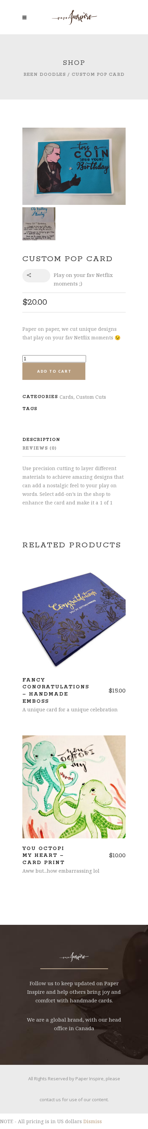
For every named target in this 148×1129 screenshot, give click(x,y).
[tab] (63, 439)
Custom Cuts (91, 397)
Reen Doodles (44, 74)
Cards (66, 397)
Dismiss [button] (92, 1121)
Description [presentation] (41, 439)
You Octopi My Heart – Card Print (43, 856)
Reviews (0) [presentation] (39, 448)
